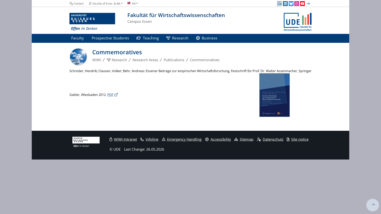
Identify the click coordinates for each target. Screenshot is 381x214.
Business (209, 38)
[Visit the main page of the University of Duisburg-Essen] (92, 22)
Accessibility (221, 139)
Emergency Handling (184, 139)
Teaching (151, 38)
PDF (110, 95)
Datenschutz (273, 139)
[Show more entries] (309, 3)
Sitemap (246, 139)
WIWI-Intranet (125, 139)
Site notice (300, 139)
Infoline (152, 139)
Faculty (77, 38)
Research (180, 38)
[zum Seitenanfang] (372, 205)
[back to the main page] (298, 22)
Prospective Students (110, 38)
